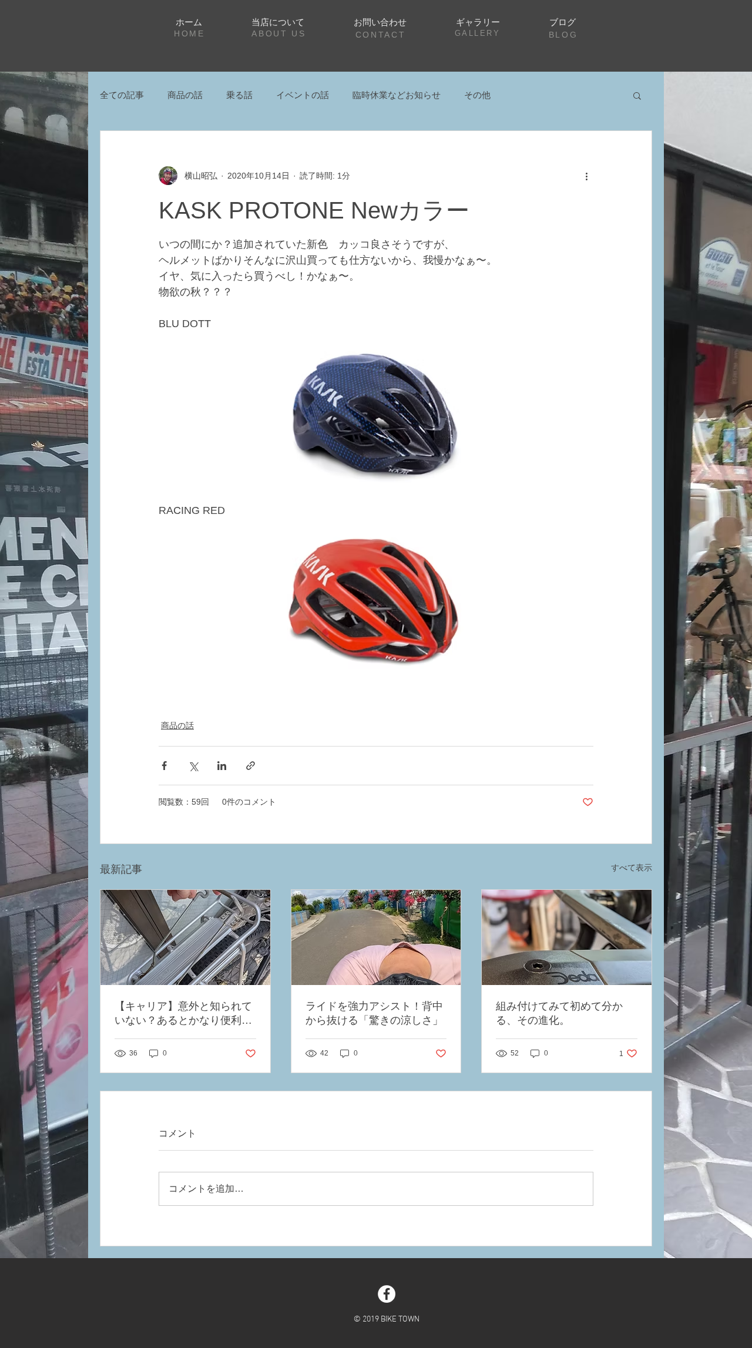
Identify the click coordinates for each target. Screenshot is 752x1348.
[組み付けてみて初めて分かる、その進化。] (567, 937)
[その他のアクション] (586, 176)
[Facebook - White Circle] (386, 1294)
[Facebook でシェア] (164, 765)
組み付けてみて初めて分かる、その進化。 (559, 1013)
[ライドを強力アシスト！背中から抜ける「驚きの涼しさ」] (376, 937)
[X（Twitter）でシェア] (193, 765)
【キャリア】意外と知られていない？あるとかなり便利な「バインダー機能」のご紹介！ (183, 1013)
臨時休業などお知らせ (396, 95)
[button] (637, 95)
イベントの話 (302, 95)
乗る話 (239, 95)
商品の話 (185, 95)
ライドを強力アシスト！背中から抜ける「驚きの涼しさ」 (374, 1013)
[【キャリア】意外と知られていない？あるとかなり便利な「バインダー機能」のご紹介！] (185, 937)
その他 (477, 95)
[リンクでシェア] (250, 765)
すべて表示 (631, 867)
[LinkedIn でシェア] (221, 765)
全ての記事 (122, 95)
